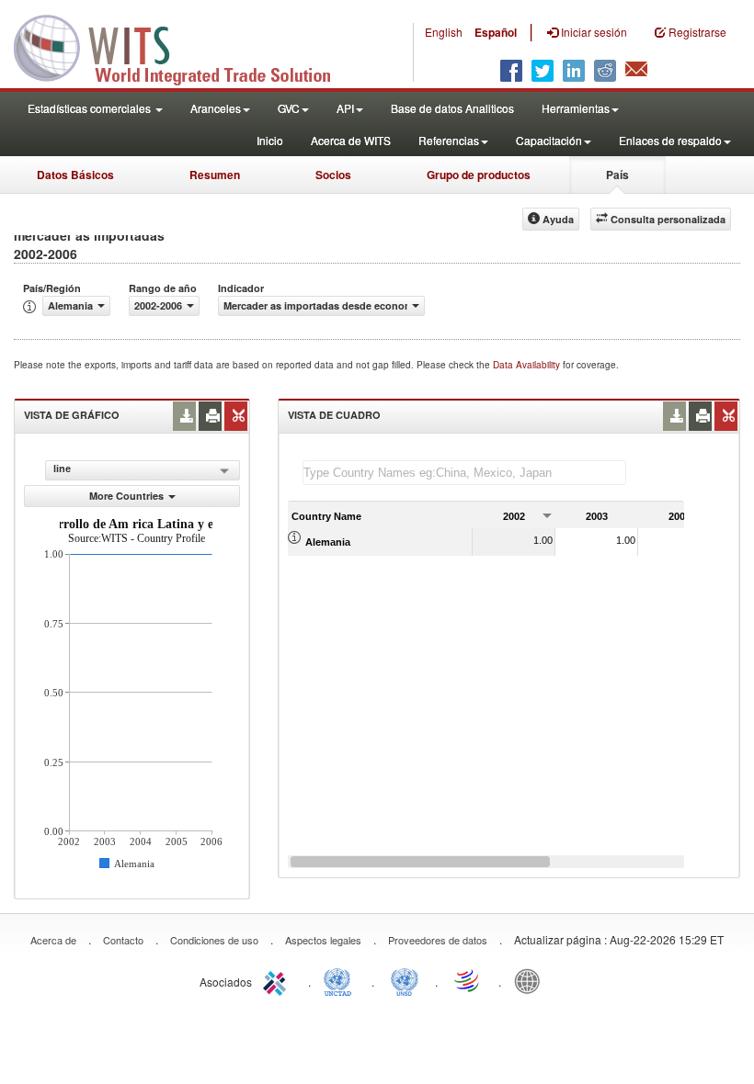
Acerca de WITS (351, 140)
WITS (184, 46)
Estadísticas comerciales (91, 108)
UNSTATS (404, 980)
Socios (333, 174)
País (617, 174)
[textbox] (464, 472)
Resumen (214, 174)
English (444, 32)
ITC (277, 980)
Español (495, 32)
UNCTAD (341, 980)
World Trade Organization (468, 980)
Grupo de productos (479, 174)
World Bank (531, 980)
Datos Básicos (75, 174)
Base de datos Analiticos (452, 108)
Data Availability (528, 364)
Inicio (270, 140)
